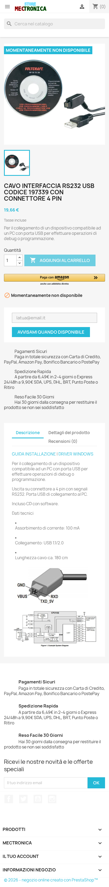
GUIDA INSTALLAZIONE (34, 454)
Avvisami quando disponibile (50, 332)
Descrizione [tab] (28, 432)
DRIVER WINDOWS (75, 454)
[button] (54, 280)
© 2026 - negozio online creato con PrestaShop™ (51, 880)
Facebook (8, 799)
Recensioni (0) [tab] (63, 441)
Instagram (52, 799)
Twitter (23, 799)
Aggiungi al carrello (60, 260)
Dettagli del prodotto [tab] (69, 432)
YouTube (38, 799)
